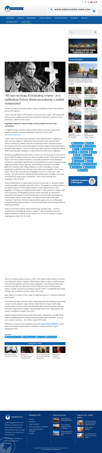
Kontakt (31, 433)
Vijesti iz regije (76, 167)
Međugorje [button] (31, 18)
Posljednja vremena (29, 337)
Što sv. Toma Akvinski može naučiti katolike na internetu (43, 356)
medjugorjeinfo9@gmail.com (53, 449)
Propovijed (77, 158)
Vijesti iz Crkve (75, 164)
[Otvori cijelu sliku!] (35, 77)
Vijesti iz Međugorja (90, 164)
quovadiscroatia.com (12, 135)
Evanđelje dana (77, 146)
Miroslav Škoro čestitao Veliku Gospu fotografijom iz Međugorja (74, 97)
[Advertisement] (21, 44)
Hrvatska (74, 152)
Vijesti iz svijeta (90, 167)
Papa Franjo (87, 155)
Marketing (32, 422)
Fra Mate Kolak (90, 146)
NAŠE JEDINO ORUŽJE (89, 428)
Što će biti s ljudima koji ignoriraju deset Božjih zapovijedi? (90, 422)
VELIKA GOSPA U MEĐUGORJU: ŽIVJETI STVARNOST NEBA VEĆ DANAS (80, 82)
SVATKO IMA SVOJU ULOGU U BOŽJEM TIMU (66, 433)
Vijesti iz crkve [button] (44, 18)
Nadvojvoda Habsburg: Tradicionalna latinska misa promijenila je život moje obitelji (58, 356)
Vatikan (90, 161)
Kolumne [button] (73, 18)
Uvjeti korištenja (34, 424)
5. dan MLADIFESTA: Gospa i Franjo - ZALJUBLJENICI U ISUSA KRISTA (90, 137)
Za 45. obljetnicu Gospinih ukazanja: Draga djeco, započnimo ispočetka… (66, 428)
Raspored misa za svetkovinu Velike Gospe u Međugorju (90, 110)
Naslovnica (10, 18)
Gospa (77, 149)
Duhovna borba (52, 337)
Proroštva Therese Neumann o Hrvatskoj (11, 355)
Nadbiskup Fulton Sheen (13, 337)
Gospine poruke (87, 149)
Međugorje (84, 152)
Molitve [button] (84, 18)
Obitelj (78, 155)
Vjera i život (25, 22)
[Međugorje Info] (14, 8)
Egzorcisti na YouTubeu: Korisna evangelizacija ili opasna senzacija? (26, 356)
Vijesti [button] (20, 18)
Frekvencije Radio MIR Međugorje (36, 430)
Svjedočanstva (79, 161)
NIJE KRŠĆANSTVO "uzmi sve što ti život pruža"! (90, 435)
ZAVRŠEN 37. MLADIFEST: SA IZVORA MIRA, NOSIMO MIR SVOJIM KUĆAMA (90, 124)
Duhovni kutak (78, 143)
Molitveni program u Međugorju (38, 427)
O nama (31, 419)
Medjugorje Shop (61, 18)
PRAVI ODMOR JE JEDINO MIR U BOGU (67, 419)
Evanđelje (90, 143)
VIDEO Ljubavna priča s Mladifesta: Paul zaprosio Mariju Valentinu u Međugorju (90, 98)
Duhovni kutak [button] (11, 22)
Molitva (93, 152)
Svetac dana (89, 158)
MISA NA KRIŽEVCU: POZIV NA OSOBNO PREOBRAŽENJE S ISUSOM (74, 137)
